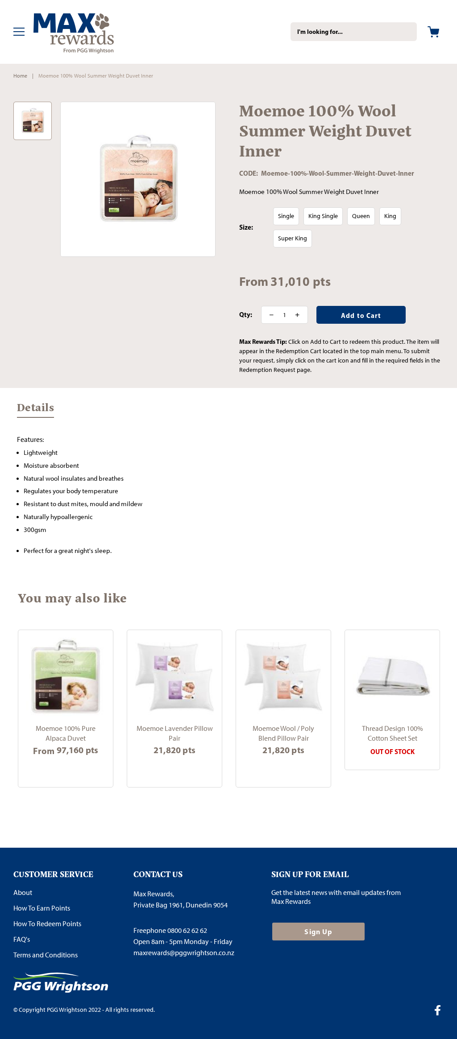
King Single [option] (323, 216)
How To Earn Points (41, 908)
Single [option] (286, 216)
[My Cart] (433, 31)
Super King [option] (292, 238)
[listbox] (358, 227)
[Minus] (268, 315)
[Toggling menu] (19, 32)
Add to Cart (174, 769)
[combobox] (354, 31)
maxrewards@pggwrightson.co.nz (183, 952)
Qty (244, 315)
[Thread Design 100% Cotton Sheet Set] (392, 677)
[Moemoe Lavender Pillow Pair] (174, 677)
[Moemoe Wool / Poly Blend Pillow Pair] (283, 677)
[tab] (35, 411)
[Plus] (300, 315)
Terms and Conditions (45, 955)
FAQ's (21, 939)
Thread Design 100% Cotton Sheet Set (392, 733)
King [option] (390, 216)
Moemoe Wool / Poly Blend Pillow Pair (283, 733)
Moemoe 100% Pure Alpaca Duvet (66, 733)
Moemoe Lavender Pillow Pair (175, 733)
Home (20, 76)
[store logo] (87, 32)
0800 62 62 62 (187, 930)
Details (35, 409)
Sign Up (318, 931)
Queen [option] (361, 216)
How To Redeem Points (47, 923)
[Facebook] (441, 1011)
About (22, 892)
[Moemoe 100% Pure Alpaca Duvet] (65, 677)
